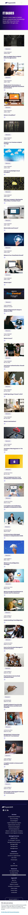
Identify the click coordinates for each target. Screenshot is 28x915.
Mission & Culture (14, 884)
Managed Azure (14, 848)
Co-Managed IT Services (14, 840)
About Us (14, 880)
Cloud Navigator (14, 820)
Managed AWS (14, 846)
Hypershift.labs (14, 865)
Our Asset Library (14, 873)
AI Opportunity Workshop (14, 816)
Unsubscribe (14, 892)
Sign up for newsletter (13, 899)
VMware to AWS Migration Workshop (14, 831)
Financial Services (14, 853)
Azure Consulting (14, 818)
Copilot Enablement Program (14, 822)
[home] (10, 3)
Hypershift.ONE (14, 838)
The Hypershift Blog (14, 871)
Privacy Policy (14, 890)
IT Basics (14, 875)
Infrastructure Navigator (14, 827)
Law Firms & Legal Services (14, 855)
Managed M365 (14, 844)
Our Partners (14, 882)
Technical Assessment (14, 829)
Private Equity (14, 859)
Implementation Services (14, 825)
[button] (21, 3)
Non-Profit (14, 857)
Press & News (14, 888)
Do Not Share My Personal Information (10, 912)
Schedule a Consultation (14, 886)
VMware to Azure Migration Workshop (14, 833)
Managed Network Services (14, 842)
